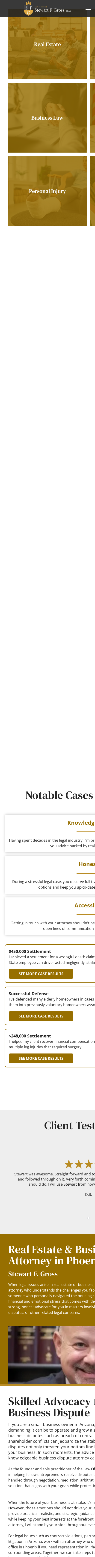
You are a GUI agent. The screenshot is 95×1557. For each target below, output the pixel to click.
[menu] (88, 9)
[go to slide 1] (88, 1218)
